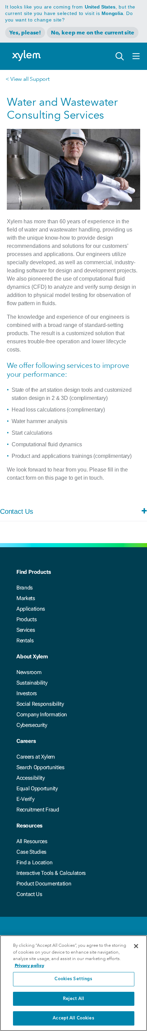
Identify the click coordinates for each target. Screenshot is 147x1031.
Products (26, 619)
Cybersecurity (31, 725)
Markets (25, 598)
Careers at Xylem (35, 756)
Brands (24, 587)
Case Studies (31, 852)
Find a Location (34, 862)
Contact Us (29, 894)
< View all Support (27, 79)
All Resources (32, 841)
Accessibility (30, 778)
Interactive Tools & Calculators (51, 873)
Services (25, 630)
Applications (30, 609)
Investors (26, 693)
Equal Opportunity (37, 788)
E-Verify (25, 799)
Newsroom (28, 672)
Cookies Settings (73, 979)
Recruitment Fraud (37, 809)
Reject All (73, 999)
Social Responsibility (40, 704)
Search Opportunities (40, 767)
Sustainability (32, 682)
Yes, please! (25, 32)
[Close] (136, 946)
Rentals (25, 640)
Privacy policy (29, 965)
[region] (73, 983)
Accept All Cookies (73, 1018)
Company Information (41, 714)
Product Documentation (43, 883)
